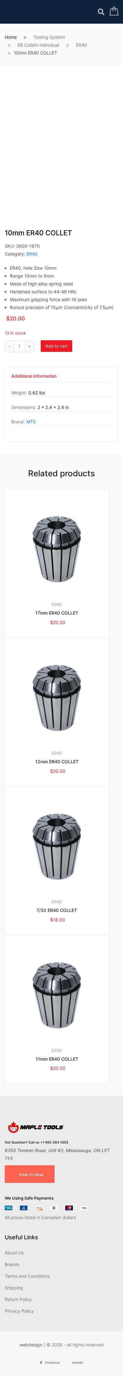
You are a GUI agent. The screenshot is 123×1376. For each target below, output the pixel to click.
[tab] (33, 378)
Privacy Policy (19, 1311)
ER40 (81, 45)
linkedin (77, 1362)
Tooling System (49, 37)
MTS (31, 421)
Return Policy (18, 1299)
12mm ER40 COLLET (57, 761)
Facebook (52, 1362)
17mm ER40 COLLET (56, 613)
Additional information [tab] (33, 376)
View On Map (31, 1174)
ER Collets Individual (38, 45)
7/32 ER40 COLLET (57, 910)
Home (11, 37)
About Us (14, 1252)
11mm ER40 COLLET (57, 1059)
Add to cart (56, 345)
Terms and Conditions (27, 1276)
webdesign (31, 1344)
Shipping (14, 1287)
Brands (12, 1264)
